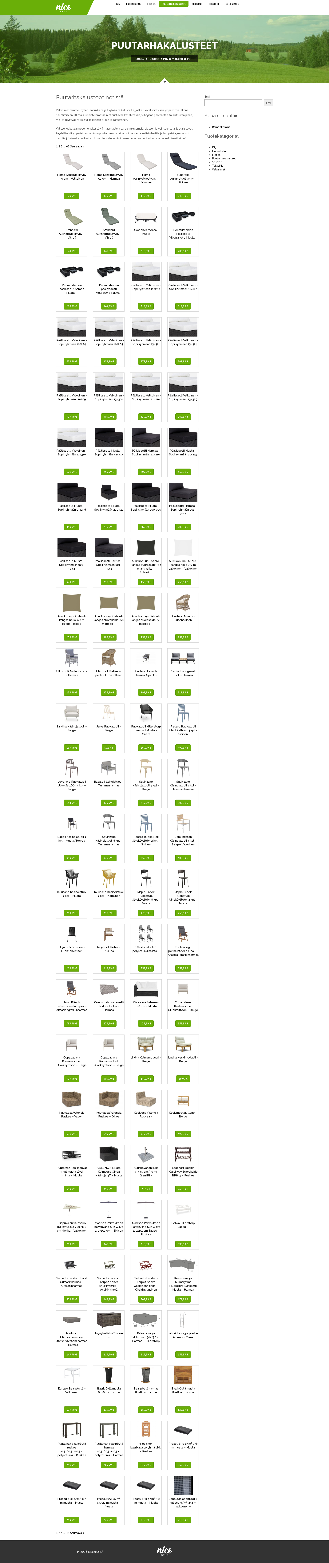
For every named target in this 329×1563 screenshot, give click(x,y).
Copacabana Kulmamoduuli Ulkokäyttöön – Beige (72, 1061)
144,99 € (109, 306)
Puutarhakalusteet (174, 4)
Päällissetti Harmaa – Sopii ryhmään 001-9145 (183, 509)
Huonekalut (133, 4)
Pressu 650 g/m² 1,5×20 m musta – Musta (109, 1502)
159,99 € (146, 582)
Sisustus (197, 4)
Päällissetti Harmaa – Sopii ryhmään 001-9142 (109, 564)
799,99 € (71, 1023)
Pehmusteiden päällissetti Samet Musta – (72, 288)
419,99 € (71, 527)
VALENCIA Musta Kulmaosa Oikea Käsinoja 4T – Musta (108, 1171)
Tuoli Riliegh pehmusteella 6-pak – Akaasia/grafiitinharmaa (71, 1006)
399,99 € (183, 1244)
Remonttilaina (221, 127)
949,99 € (71, 858)
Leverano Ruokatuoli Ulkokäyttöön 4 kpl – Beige (71, 785)
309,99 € (183, 361)
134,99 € (71, 803)
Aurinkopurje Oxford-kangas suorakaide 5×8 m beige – (109, 620)
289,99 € (146, 527)
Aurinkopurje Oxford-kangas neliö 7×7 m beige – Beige (71, 620)
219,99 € (109, 582)
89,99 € (108, 747)
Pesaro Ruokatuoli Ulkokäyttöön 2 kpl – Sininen (146, 840)
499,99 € (183, 747)
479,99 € (146, 913)
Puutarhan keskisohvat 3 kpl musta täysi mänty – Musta (72, 1171)
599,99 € (71, 1134)
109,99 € (71, 1409)
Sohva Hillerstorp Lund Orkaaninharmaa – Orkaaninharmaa (71, 1282)
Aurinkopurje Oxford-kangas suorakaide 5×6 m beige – (146, 620)
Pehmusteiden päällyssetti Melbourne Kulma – (109, 288)
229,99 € (71, 968)
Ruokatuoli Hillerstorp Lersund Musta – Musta (146, 730)
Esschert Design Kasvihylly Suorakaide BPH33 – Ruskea (183, 1171)
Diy (118, 4)
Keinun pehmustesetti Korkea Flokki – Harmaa (109, 1006)
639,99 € (146, 251)
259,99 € (109, 361)
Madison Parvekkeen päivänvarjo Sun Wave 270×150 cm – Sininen (108, 1226)
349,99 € (109, 1244)
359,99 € (183, 472)
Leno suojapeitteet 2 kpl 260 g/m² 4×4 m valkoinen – (183, 1502)
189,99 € (109, 637)
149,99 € (71, 251)
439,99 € (146, 1023)
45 (67, 146)
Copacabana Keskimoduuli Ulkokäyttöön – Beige (183, 1006)
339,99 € (71, 361)
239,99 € (71, 692)
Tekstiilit (213, 4)
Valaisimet (232, 4)
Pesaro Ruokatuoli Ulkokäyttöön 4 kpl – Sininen (183, 730)
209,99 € (183, 251)
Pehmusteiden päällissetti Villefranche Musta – (183, 233)
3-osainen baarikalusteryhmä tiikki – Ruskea (145, 1447)
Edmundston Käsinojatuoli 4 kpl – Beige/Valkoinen (183, 840)
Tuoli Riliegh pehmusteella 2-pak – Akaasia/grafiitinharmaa (183, 951)
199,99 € (146, 692)
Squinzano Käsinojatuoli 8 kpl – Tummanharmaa (108, 840)
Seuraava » (77, 146)
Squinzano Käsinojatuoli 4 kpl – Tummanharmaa (183, 785)
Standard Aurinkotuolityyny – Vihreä (72, 233)
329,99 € (71, 416)
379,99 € (146, 361)
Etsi (207, 96)
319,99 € (146, 306)
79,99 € (145, 1189)
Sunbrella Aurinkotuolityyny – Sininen (183, 178)
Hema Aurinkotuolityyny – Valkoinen (146, 178)
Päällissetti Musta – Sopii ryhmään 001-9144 (71, 564)
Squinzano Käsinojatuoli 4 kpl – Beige (146, 785)
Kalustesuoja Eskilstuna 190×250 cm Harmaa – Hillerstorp (146, 1337)
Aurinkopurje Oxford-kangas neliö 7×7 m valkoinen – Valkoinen (183, 564)
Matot (151, 4)
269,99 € (183, 416)
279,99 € (71, 306)
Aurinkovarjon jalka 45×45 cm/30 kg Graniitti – (146, 1171)
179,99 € (71, 196)
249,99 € (183, 196)
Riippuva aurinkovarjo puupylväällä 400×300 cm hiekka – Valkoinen (71, 1226)
